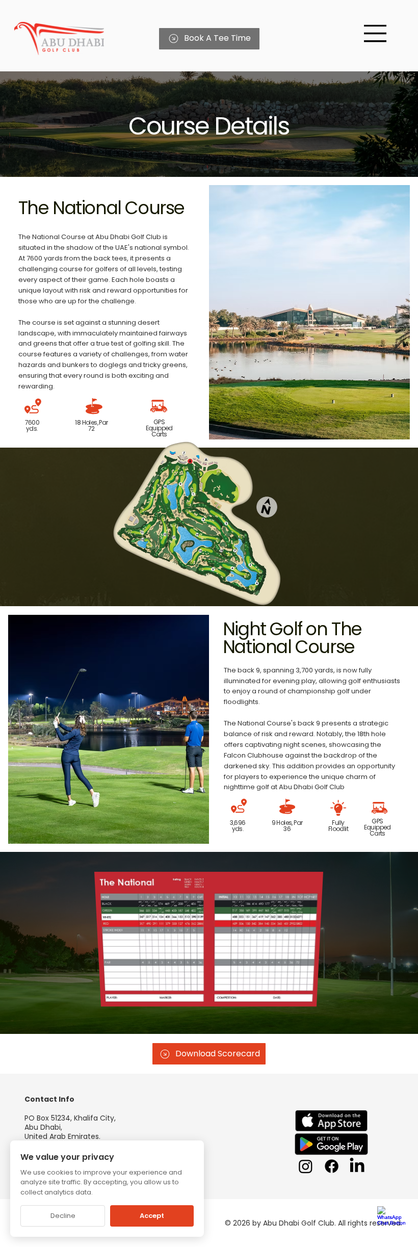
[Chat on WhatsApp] (392, 1221)
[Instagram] (306, 1166)
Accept (152, 1215)
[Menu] (375, 33)
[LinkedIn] (357, 1166)
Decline (62, 1215)
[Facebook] (332, 1166)
